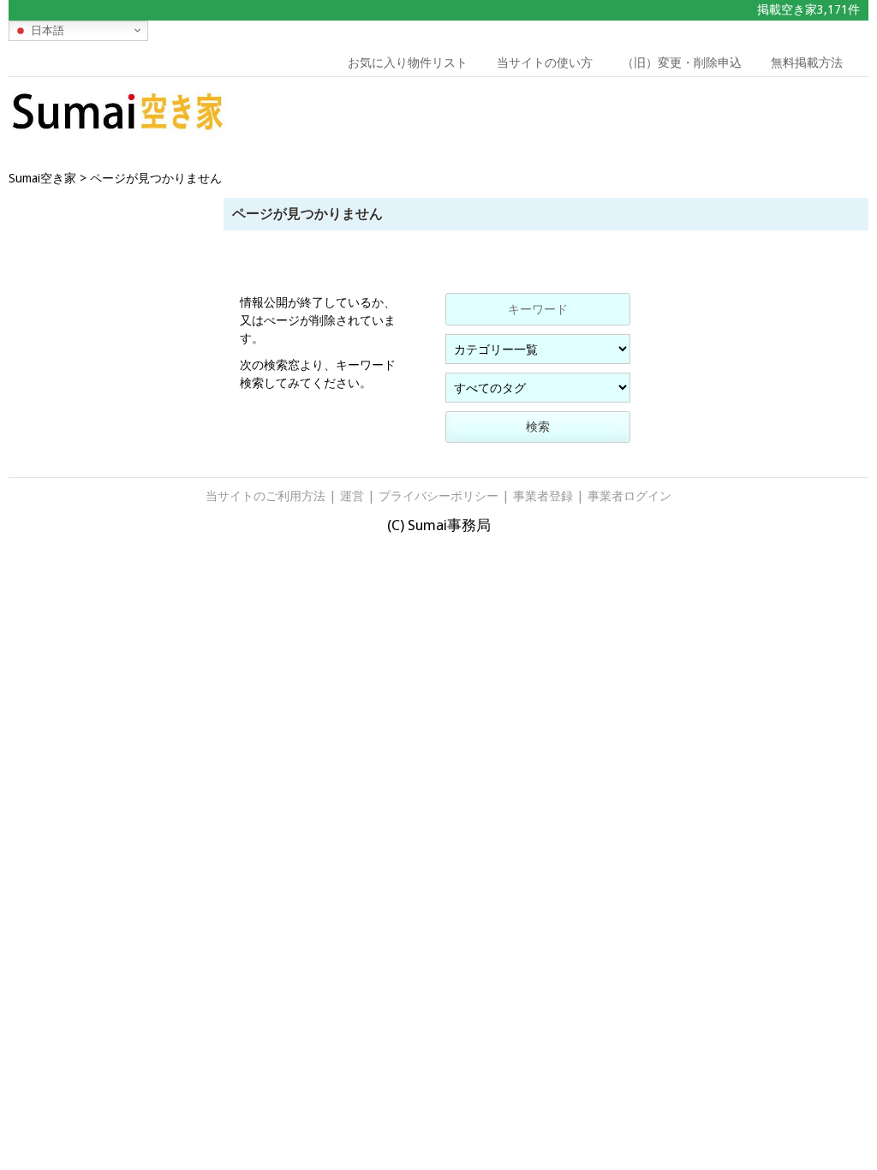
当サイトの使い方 (545, 62)
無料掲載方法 (807, 62)
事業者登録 (543, 496)
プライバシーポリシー (438, 496)
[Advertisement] (757, 115)
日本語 (45, 29)
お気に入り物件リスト (408, 62)
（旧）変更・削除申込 (682, 62)
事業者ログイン (629, 496)
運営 (352, 496)
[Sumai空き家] (118, 131)
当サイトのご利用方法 (265, 496)
